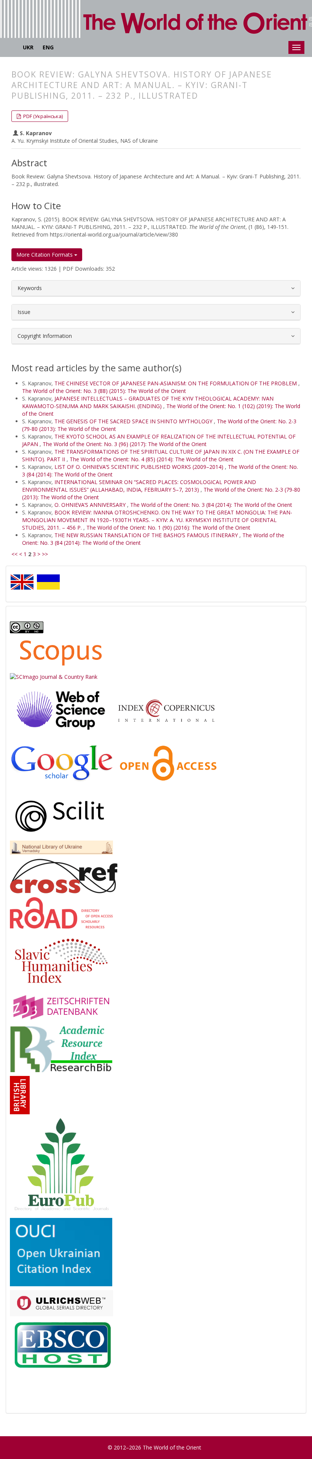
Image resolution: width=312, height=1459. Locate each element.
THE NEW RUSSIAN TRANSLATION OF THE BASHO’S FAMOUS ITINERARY (146, 535)
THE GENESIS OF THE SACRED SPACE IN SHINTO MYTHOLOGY (134, 421)
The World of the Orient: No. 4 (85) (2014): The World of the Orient (152, 459)
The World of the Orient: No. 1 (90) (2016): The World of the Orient (168, 527)
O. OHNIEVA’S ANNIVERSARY (90, 504)
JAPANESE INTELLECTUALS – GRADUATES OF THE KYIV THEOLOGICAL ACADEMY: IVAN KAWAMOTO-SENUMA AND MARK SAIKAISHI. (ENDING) (148, 402)
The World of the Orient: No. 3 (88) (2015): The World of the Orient (104, 390)
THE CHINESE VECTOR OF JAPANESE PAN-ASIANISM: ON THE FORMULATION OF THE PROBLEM (176, 383)
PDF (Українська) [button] (42, 116)
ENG (48, 47)
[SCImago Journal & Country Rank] (53, 676)
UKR (28, 47)
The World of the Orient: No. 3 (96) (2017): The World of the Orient (125, 444)
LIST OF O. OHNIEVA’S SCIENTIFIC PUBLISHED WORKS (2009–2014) (139, 466)
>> (45, 554)
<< (14, 554)
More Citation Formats (45, 254)
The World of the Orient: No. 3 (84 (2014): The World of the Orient (211, 504)
